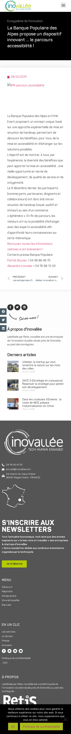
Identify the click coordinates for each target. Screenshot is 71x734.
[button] (63, 5)
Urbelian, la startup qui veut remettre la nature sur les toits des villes (41, 365)
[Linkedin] (15, 651)
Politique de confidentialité (41, 726)
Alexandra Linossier (20, 266)
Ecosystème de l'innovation (25, 21)
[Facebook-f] (4, 651)
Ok (13, 726)
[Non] (65, 719)
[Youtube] (21, 651)
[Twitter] (9, 651)
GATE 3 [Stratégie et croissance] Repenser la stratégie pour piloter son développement (43, 384)
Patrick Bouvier (17, 260)
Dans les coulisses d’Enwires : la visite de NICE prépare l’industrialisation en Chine (41, 403)
